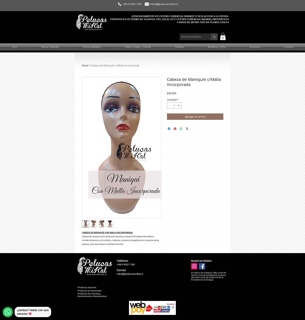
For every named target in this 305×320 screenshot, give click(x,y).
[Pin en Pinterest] (175, 129)
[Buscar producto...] (214, 36)
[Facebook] (202, 266)
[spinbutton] (174, 105)
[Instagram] (194, 266)
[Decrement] (169, 105)
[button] (223, 36)
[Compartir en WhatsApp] (181, 129)
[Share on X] (187, 129)
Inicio (85, 65)
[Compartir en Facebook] (169, 129)
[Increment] (179, 105)
